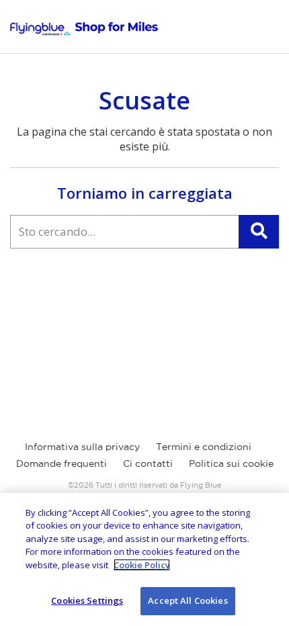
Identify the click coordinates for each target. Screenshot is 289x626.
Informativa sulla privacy (82, 446)
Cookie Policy (142, 565)
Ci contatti (148, 463)
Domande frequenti (61, 463)
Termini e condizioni (203, 446)
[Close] (267, 514)
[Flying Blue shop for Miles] (84, 28)
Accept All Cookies (187, 600)
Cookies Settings (87, 600)
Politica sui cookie (231, 463)
